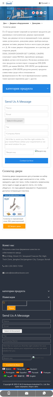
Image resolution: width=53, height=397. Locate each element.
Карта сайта (33, 386)
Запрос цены (15, 226)
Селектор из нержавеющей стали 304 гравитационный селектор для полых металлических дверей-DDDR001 (13, 220)
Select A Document (14, 121)
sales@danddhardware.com (17, 273)
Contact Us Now (26, 161)
